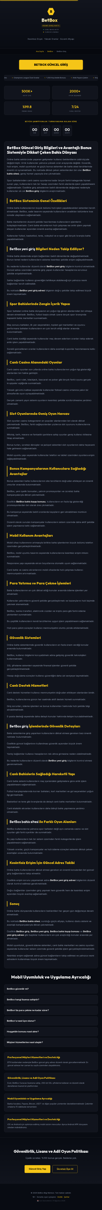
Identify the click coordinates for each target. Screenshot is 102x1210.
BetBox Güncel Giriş (51, 65)
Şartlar (66, 1197)
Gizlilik (60, 1197)
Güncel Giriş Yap (37, 1169)
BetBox (50, 51)
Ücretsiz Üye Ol (65, 1169)
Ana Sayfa (40, 51)
